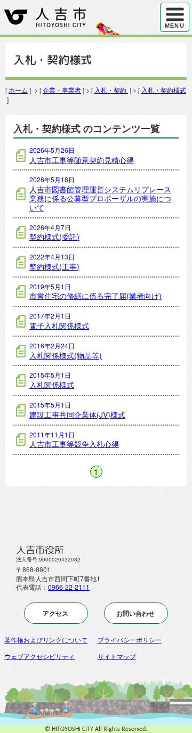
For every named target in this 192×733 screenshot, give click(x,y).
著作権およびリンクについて (45, 639)
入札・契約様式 (163, 89)
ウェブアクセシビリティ (39, 656)
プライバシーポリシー (130, 639)
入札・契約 (111, 89)
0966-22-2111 (69, 586)
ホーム (18, 89)
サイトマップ (117, 656)
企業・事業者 (62, 89)
